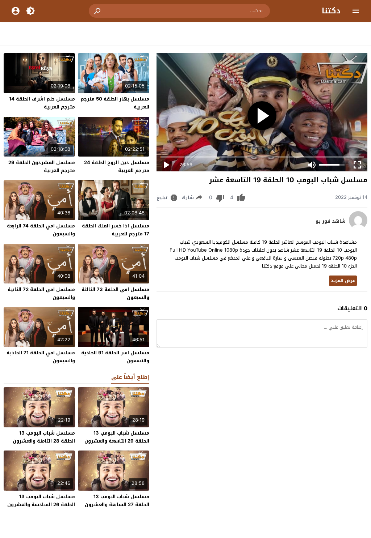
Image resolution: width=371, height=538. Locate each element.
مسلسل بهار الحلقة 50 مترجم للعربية (114, 102)
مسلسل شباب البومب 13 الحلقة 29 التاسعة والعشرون (116, 436)
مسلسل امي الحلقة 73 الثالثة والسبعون (115, 293)
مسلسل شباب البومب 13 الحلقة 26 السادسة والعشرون (41, 500)
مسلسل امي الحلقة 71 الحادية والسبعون (41, 356)
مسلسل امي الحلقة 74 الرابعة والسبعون (41, 229)
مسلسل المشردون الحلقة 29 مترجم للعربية (41, 166)
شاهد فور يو (331, 221)
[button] (98, 11)
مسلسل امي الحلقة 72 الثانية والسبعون (41, 293)
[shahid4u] (358, 227)
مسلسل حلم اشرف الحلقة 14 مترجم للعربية (42, 102)
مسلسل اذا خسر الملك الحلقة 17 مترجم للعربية (115, 229)
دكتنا (331, 11)
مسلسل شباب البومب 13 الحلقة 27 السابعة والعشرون (117, 500)
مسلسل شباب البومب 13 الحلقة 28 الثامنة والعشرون (44, 436)
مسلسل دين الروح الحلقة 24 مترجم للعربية (116, 166)
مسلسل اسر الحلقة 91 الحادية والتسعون (115, 356)
